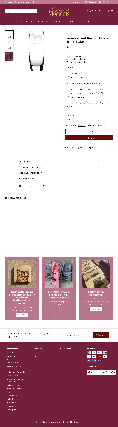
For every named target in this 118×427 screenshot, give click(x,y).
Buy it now (89, 138)
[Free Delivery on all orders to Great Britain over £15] (59, 274)
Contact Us (12, 396)
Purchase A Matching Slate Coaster (82, 83)
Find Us (73, 21)
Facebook (11, 406)
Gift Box (69, 67)
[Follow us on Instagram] (96, 274)
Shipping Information (16, 372)
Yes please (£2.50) (79, 77)
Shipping (82, 125)
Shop (22, 21)
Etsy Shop (11, 402)
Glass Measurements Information (16, 361)
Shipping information (30, 172)
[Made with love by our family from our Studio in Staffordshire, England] (22, 274)
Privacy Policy (13, 375)
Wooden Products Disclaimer (15, 380)
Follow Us (96, 309)
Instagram (12, 409)
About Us (59, 21)
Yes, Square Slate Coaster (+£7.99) (87, 93)
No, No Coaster (77, 97)
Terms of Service (14, 389)
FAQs (9, 392)
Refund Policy (13, 385)
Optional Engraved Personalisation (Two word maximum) (87, 105)
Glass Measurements (30, 167)
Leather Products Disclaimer (14, 367)
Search (10, 353)
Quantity (69, 115)
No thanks (75, 73)
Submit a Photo (90, 21)
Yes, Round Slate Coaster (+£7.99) (87, 89)
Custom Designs (40, 21)
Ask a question (27, 178)
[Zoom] (37, 51)
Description (25, 161)
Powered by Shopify (71, 422)
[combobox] (21, 11)
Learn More (22, 315)
